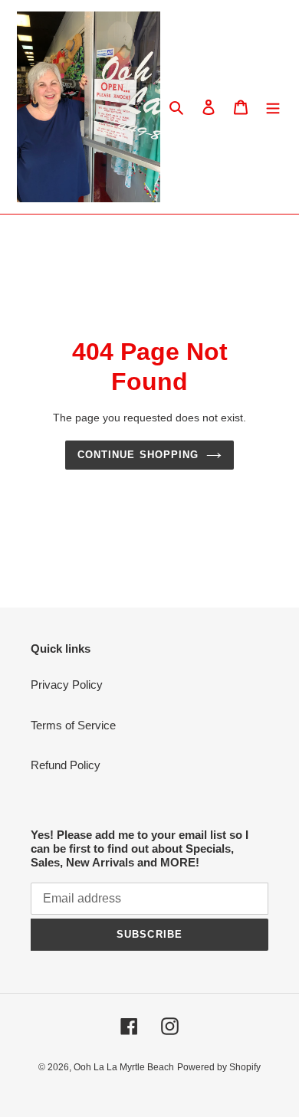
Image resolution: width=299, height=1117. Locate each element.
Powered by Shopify (219, 1067)
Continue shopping (138, 454)
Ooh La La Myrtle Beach (124, 1067)
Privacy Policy (67, 684)
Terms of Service (73, 725)
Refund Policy (65, 764)
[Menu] (273, 106)
